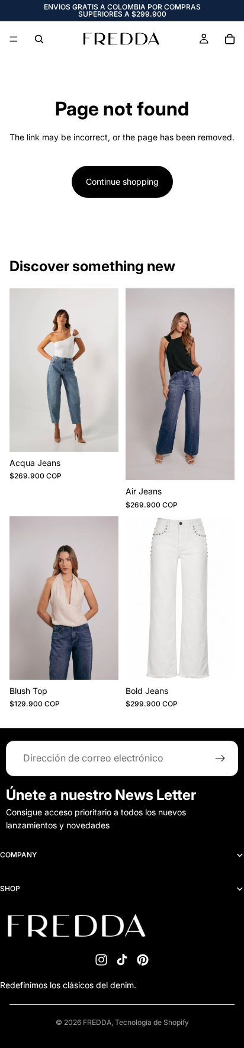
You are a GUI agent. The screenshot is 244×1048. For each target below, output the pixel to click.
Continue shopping (122, 181)
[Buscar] (39, 39)
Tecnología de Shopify (152, 1022)
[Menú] (13, 39)
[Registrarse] (220, 758)
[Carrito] (230, 39)
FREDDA (97, 1022)
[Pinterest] (143, 960)
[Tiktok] (122, 960)
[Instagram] (101, 960)
